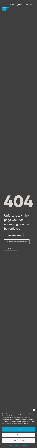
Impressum (26, 445)
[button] (34, 410)
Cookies (10, 445)
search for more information (17, 242)
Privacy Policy (18, 445)
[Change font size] (27, 4)
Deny (18, 435)
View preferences (18, 441)
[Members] (31, 4)
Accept (18, 429)
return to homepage (14, 235)
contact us (10, 248)
